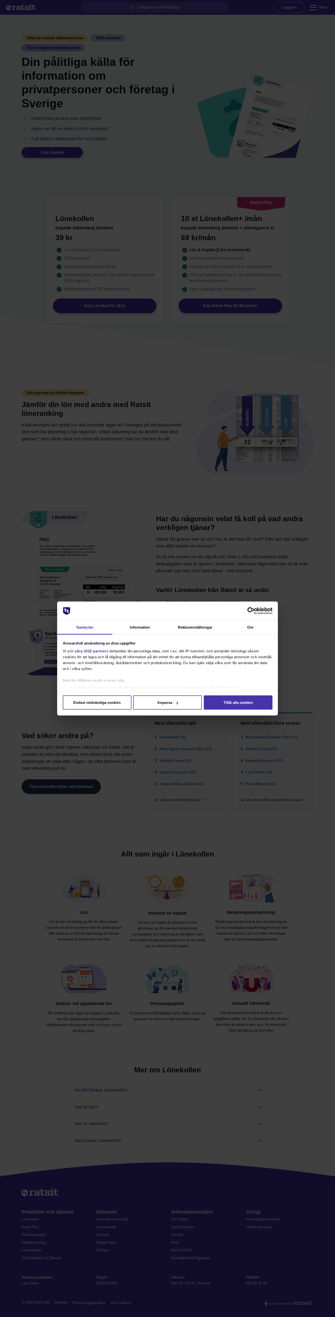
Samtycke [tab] (84, 627)
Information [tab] (140, 627)
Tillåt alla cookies (238, 702)
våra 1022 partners (91, 651)
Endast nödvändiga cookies (97, 702)
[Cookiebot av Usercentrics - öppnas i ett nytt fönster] (251, 611)
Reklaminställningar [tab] (195, 627)
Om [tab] (250, 627)
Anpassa (164, 702)
